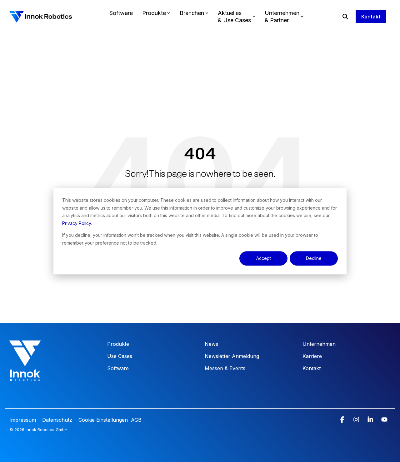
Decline (314, 258)
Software (121, 13)
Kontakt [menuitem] (311, 368)
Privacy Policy (76, 223)
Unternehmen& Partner (282, 16)
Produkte (154, 13)
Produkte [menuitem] (118, 344)
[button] (343, 420)
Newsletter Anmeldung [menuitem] (232, 356)
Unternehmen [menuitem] (319, 344)
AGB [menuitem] (136, 420)
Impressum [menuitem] (23, 420)
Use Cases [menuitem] (119, 356)
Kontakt (370, 16)
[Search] (345, 16)
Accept (263, 258)
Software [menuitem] (118, 368)
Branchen (192, 13)
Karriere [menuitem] (312, 356)
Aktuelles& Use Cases (234, 16)
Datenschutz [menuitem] (56, 420)
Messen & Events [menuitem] (225, 368)
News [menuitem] (211, 344)
